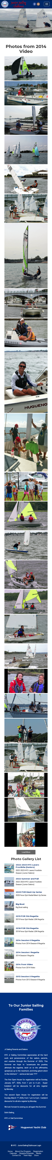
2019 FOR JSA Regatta (27, 916)
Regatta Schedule (26, 1153)
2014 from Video (24, 964)
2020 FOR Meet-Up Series (29, 892)
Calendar (13, 1153)
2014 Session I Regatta (27, 952)
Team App (27, 1155)
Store (36, 1155)
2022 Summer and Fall (27, 879)
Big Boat (20, 904)
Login (39, 1145)
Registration (38, 1151)
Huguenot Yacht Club (33, 1127)
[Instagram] (38, 4)
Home (10, 1151)
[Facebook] (34, 4)
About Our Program (23, 1151)
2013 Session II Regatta (28, 976)
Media (38, 1153)
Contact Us (16, 1155)
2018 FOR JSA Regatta (27, 928)
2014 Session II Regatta (28, 940)
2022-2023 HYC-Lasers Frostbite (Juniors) (27, 866)
